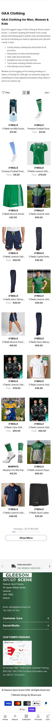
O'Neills (13, 125)
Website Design (19, 695)
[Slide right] (49, 566)
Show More (26, 537)
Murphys (13, 466)
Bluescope (36, 695)
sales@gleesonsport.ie (19, 607)
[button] (24, 93)
